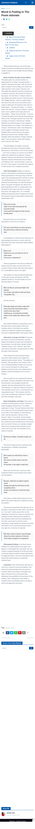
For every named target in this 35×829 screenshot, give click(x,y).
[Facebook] (4, 19)
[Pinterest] (20, 632)
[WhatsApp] (9, 19)
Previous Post (6, 638)
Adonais (8, 8)
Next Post (30, 638)
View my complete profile (13, 815)
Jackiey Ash (10, 813)
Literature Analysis (9, 3)
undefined (12, 47)
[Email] (24, 632)
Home (3, 8)
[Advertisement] (17, 606)
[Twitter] (6, 19)
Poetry (12, 627)
